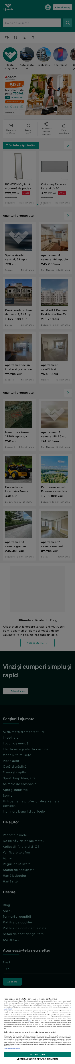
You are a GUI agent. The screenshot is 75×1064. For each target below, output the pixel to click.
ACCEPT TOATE (37, 1054)
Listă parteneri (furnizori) (12, 1048)
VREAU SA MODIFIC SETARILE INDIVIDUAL (37, 1059)
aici (29, 1020)
